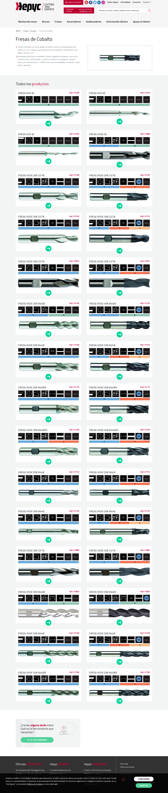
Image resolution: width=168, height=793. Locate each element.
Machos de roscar (27, 21)
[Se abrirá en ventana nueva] (86, 2)
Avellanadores (93, 21)
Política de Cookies (35, 784)
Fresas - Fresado (29, 31)
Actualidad (125, 2)
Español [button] (146, 2)
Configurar (144, 779)
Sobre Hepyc (112, 2)
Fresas (58, 21)
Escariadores (74, 21)
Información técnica (117, 21)
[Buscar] (149, 10)
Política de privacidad (127, 767)
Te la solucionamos (37, 739)
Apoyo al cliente (141, 21)
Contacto (136, 2)
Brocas (46, 21)
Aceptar (144, 785)
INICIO (18, 31)
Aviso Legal (124, 764)
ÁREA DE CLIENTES (74, 2)
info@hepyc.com (85, 11)
